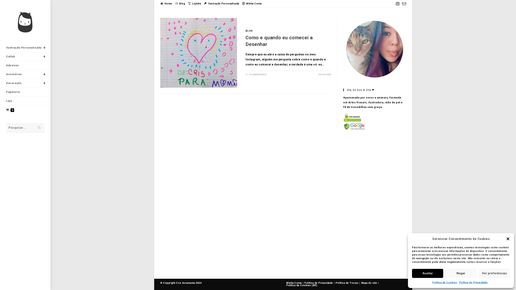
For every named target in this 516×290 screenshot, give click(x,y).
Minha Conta (294, 283)
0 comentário (257, 74)
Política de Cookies (444, 282)
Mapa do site (369, 283)
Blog (249, 30)
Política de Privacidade (473, 282)
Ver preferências (494, 273)
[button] (508, 239)
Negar (461, 273)
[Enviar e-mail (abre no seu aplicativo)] (403, 4)
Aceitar (427, 273)
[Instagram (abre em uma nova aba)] (398, 4)
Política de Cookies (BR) (301, 285)
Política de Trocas (347, 283)
